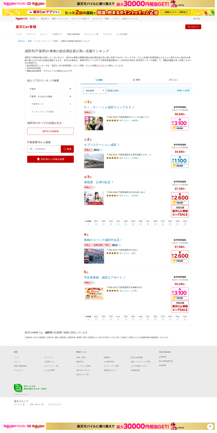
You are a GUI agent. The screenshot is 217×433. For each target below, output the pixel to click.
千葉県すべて (38, 104)
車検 (30, 41)
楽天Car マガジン (83, 370)
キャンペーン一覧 (91, 34)
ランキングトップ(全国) (43, 111)
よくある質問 (122, 34)
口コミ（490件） (132, 120)
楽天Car (21, 41)
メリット (43, 34)
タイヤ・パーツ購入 (112, 366)
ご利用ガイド (57, 34)
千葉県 (55, 41)
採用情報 (162, 365)
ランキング (107, 34)
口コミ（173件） (132, 158)
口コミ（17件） (131, 291)
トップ (19, 34)
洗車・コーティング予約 (140, 362)
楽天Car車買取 (137, 357)
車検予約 (79, 362)
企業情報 (162, 357)
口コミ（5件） (130, 253)
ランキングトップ (42, 41)
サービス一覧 (19, 404)
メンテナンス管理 (83, 366)
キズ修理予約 (109, 362)
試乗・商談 (80, 357)
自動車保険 (135, 370)
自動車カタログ (110, 370)
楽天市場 (196, 19)
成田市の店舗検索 (50, 131)
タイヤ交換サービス (139, 366)
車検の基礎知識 (73, 34)
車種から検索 (183, 90)
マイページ (30, 34)
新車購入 (107, 357)
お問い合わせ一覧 (36, 404)
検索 (69, 149)
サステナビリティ (55, 404)
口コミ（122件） (132, 195)
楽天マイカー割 (82, 374)
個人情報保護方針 (166, 361)
